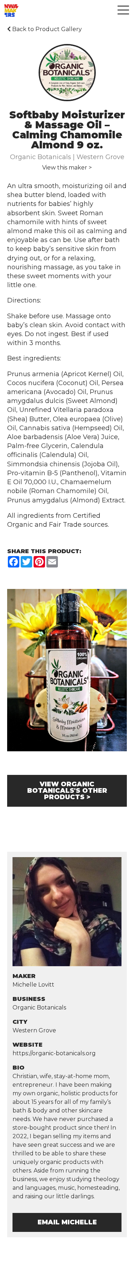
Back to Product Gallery (46, 29)
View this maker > (67, 167)
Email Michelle (67, 1222)
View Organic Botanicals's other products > (67, 790)
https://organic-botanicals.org (54, 1053)
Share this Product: (44, 551)
